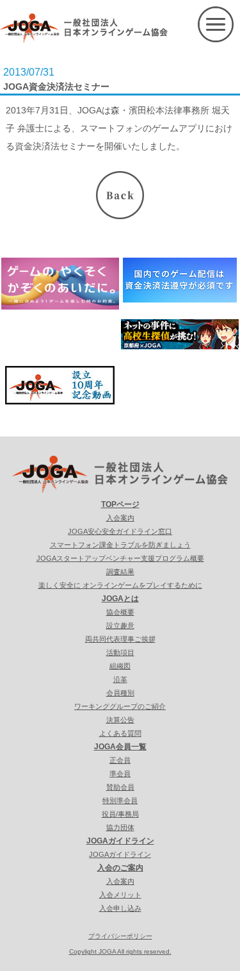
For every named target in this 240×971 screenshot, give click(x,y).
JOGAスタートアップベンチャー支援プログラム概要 (120, 558)
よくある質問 (120, 733)
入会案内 (120, 518)
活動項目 (120, 652)
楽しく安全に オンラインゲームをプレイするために (120, 585)
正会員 (120, 760)
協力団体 (120, 827)
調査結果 (120, 572)
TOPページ (120, 504)
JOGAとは (120, 598)
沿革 (120, 679)
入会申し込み (120, 908)
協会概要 (120, 612)
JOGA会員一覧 (120, 746)
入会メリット (120, 895)
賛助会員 (120, 787)
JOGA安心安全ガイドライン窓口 (120, 531)
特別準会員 (120, 800)
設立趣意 (120, 625)
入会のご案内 (120, 867)
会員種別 (120, 693)
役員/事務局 (120, 814)
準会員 (120, 773)
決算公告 (120, 720)
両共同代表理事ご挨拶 (120, 639)
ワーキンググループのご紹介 (120, 706)
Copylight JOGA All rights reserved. (120, 951)
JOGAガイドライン (120, 840)
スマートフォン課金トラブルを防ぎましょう (120, 545)
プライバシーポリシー (120, 936)
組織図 (120, 666)
